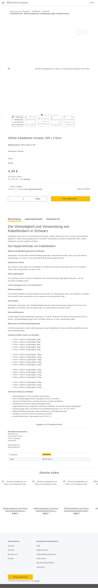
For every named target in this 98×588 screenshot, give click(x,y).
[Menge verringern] (10, 198)
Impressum (41, 567)
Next (77, 121)
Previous (10, 121)
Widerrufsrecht (42, 550)
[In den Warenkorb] (10, 26)
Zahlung (11, 546)
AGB (38, 546)
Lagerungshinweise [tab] (34, 219)
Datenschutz (41, 558)
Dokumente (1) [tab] (53, 219)
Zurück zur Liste (15, 11)
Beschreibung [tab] (14, 219)
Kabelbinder (46, 454)
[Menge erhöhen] (44, 198)
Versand (27, 179)
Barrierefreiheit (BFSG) (45, 563)
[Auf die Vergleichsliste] (79, 32)
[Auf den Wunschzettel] (85, 32)
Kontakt (11, 558)
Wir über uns (13, 554)
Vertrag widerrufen (20, 577)
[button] (72, 2)
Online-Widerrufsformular (46, 554)
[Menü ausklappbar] (3, 1)
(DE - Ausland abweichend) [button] (33, 189)
